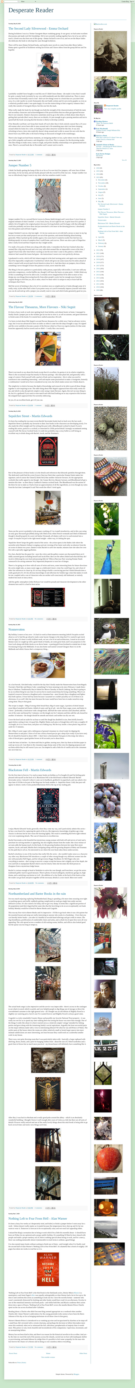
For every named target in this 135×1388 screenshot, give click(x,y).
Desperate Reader (30, 10)
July (99, 195)
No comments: (39, 619)
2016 (98, 268)
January (101, 246)
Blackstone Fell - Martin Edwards (29, 770)
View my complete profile (112, 109)
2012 (98, 281)
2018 (98, 262)
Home (48, 1353)
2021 (98, 253)
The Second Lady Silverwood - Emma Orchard (38, 28)
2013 (98, 278)
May (100, 201)
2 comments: (39, 296)
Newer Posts (13, 1353)
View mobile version (48, 1357)
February (101, 243)
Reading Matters (102, 121)
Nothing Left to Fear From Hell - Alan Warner (37, 1218)
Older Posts (83, 1353)
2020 (98, 256)
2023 (98, 177)
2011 (98, 284)
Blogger (76, 1374)
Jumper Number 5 (19, 165)
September (102, 189)
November (102, 183)
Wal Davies (99, 155)
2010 (98, 287)
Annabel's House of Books (105, 145)
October (101, 186)
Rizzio (76, 1293)
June (100, 198)
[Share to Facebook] (53, 155)
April (100, 237)
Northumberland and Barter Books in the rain (37, 893)
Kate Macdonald (102, 128)
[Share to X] (51, 155)
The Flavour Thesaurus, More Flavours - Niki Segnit (41, 307)
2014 (98, 275)
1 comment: (39, 154)
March (100, 240)
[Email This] (47, 155)
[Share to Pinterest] (55, 155)
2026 (98, 168)
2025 (98, 171)
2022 (98, 250)
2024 (98, 174)
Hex (33, 1295)
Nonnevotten (16, 629)
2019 (98, 259)
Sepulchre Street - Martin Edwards (30, 416)
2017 (98, 265)
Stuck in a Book (101, 135)
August (100, 192)
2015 (98, 272)
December (101, 180)
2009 (98, 290)
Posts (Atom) (21, 1362)
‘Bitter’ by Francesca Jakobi (104, 123)
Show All (124, 160)
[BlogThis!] (49, 155)
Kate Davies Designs (103, 154)
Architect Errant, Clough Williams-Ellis (108, 130)
